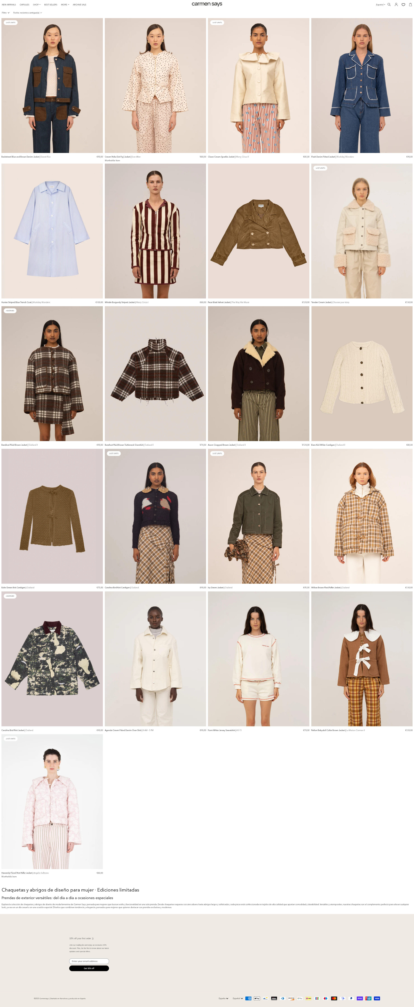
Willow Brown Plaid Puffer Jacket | (330, 587)
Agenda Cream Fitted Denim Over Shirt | (129, 730)
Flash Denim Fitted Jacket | (332, 157)
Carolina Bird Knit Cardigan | (122, 587)
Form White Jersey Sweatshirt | (225, 730)
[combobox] (223, 998)
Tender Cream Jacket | (330, 302)
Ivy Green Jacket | (220, 587)
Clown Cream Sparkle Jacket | (228, 157)
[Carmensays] (207, 4)
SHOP (35, 4)
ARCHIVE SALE (79, 4)
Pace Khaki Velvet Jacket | (228, 302)
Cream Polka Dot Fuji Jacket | (123, 157)
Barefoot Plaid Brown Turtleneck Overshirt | (129, 445)
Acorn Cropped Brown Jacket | (227, 445)
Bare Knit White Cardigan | (328, 445)
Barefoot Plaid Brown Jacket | (19, 445)
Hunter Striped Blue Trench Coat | (25, 302)
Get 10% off (89, 968)
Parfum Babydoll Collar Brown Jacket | (338, 730)
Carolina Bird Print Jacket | (17, 730)
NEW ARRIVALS (9, 4)
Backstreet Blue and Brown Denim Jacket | (26, 157)
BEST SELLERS (50, 4)
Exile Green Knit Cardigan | (17, 587)
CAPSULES (24, 4)
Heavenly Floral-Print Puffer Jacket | (25, 873)
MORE (64, 4)
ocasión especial (44, 907)
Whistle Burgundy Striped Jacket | (126, 302)
